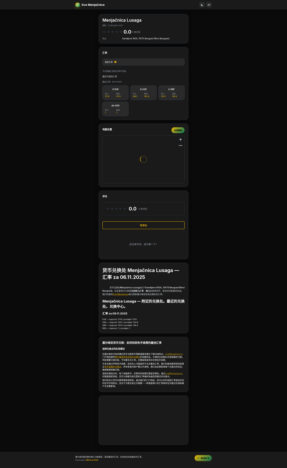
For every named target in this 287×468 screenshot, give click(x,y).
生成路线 (178, 130)
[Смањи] (180, 145)
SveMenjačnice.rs (174, 354)
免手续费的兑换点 (112, 366)
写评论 (143, 225)
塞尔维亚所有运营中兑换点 (127, 357)
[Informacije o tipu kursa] (115, 61)
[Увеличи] (180, 139)
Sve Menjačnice (93, 5)
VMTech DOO (92, 460)
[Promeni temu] (202, 4)
